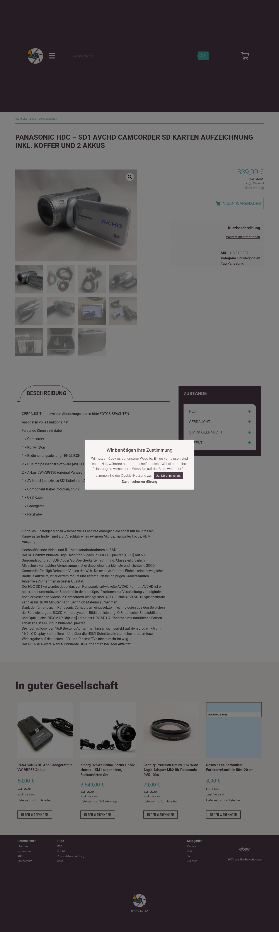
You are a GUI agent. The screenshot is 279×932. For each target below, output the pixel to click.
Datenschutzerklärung (139, 482)
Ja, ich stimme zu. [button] (168, 475)
